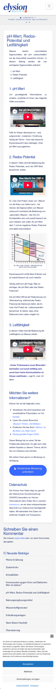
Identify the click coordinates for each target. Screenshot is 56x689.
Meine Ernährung (14, 560)
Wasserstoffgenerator (17, 608)
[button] (52, 636)
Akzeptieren (28, 663)
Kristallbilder (12, 575)
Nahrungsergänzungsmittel (19, 600)
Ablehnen (28, 671)
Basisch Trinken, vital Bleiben (27, 423)
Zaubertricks (12, 567)
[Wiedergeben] (15, 122)
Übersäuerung (13, 630)
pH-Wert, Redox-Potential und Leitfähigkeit (27, 593)
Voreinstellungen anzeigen (28, 679)
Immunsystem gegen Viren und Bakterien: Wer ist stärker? (26, 583)
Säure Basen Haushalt (16, 623)
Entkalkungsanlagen (16, 615)
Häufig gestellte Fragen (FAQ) (26, 434)
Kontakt (16, 416)
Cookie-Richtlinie (22, 685)
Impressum (34, 685)
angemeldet (20, 538)
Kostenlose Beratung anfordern (29, 470)
